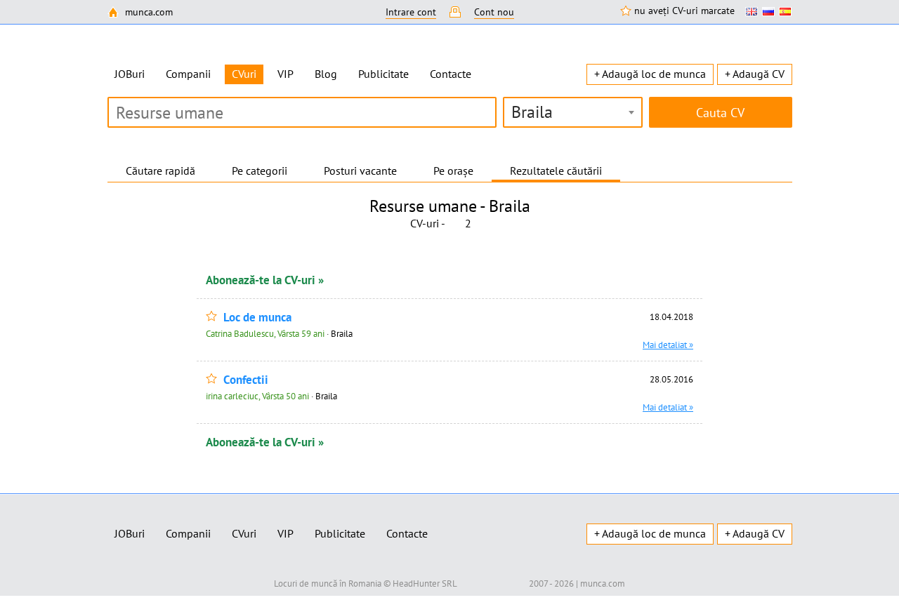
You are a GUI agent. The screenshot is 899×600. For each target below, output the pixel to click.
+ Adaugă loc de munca (650, 74)
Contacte (450, 74)
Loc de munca (257, 318)
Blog (326, 74)
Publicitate (383, 74)
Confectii (245, 380)
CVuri (244, 533)
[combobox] (573, 112)
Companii (188, 74)
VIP (285, 74)
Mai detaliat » (668, 344)
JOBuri (129, 74)
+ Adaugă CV (755, 74)
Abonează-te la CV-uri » (265, 280)
